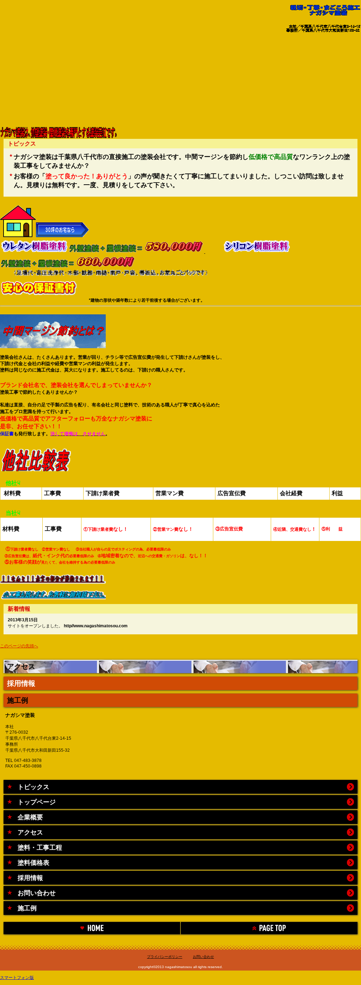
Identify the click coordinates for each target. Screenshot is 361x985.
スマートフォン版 (17, 977)
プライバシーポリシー (164, 957)
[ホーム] (92, 928)
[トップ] (269, 928)
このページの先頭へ (19, 646)
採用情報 (21, 683)
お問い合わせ (203, 957)
